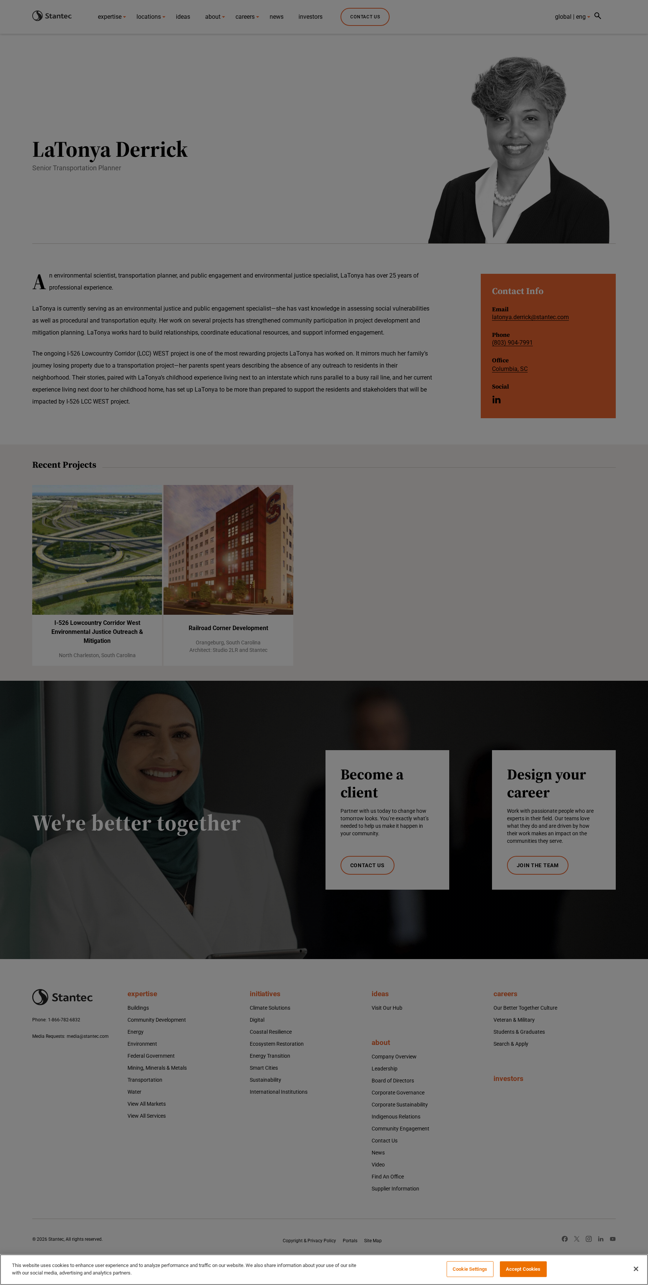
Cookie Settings (470, 1269)
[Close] (636, 1269)
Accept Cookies (523, 1269)
